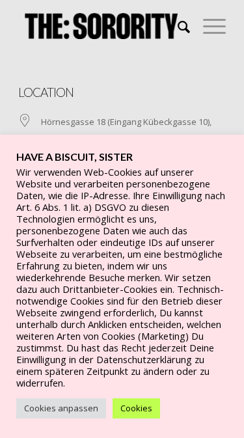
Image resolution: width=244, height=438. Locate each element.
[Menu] (208, 26)
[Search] (177, 26)
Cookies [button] (136, 408)
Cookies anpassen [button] (61, 408)
